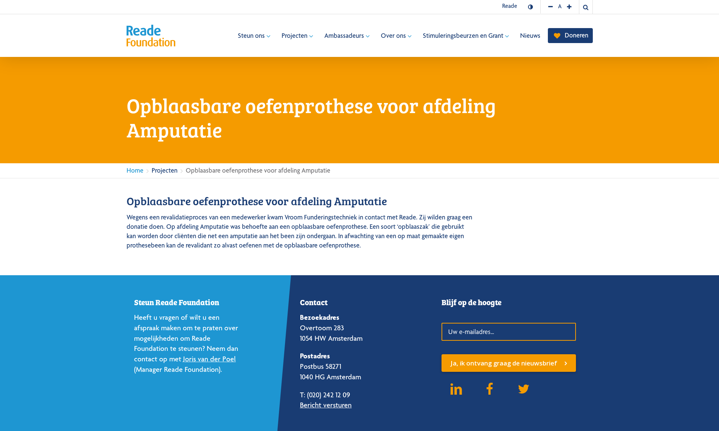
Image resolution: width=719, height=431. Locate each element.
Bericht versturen (326, 405)
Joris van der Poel (209, 359)
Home (135, 170)
